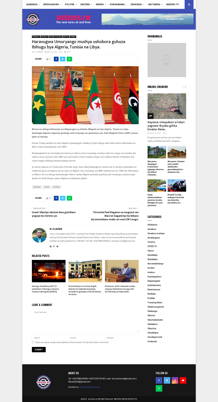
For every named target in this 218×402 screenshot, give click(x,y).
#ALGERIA (36, 187)
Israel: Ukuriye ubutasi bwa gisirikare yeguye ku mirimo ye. (54, 214)
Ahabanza (31, 4)
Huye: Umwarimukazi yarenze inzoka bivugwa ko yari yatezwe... (155, 200)
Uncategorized (155, 337)
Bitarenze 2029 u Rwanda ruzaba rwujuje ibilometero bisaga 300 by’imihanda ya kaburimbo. (120, 288)
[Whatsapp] (159, 388)
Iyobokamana (117, 4)
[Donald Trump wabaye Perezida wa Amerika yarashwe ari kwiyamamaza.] (177, 185)
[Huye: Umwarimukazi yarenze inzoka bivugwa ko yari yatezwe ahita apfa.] (157, 185)
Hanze (66, 36)
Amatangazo (154, 238)
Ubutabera (154, 4)
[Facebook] (159, 380)
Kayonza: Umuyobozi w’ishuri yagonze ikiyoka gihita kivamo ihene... (166, 126)
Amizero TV (172, 4)
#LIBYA (46, 187)
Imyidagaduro (51, 4)
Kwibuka (152, 294)
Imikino (100, 4)
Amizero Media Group (89, 387)
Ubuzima (85, 4)
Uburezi (151, 315)
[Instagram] (175, 380)
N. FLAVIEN (38, 52)
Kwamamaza (154, 289)
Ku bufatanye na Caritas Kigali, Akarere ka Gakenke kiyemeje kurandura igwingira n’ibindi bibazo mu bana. (85, 290)
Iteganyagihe (154, 281)
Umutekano (153, 333)
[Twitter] (167, 380)
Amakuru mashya (56, 36)
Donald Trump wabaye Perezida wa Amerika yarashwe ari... (176, 198)
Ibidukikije (152, 255)
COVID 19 (152, 246)
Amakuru (45, 36)
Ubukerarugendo (156, 307)
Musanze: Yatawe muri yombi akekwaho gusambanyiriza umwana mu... (176, 167)
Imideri (151, 268)
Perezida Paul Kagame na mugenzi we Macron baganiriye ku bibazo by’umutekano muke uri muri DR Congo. (115, 216)
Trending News (155, 302)
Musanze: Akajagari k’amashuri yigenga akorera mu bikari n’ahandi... (156, 168)
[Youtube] (183, 380)
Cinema (151, 242)
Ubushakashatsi (155, 320)
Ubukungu (136, 4)
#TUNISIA (56, 187)
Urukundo (152, 341)
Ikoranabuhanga (155, 263)
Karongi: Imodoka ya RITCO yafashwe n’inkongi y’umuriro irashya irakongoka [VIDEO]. (45, 288)
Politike (69, 4)
